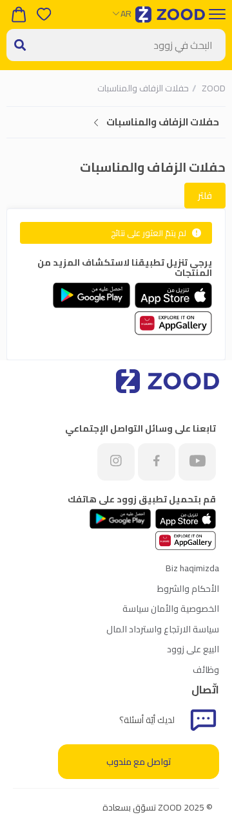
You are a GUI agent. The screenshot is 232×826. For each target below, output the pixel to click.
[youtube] (197, 462)
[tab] (116, 122)
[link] (213, 88)
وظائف (206, 670)
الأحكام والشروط (188, 588)
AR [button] (126, 13)
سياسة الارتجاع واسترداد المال (162, 629)
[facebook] (156, 462)
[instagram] (116, 462)
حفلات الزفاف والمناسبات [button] (162, 122)
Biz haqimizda (192, 568)
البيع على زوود (193, 649)
